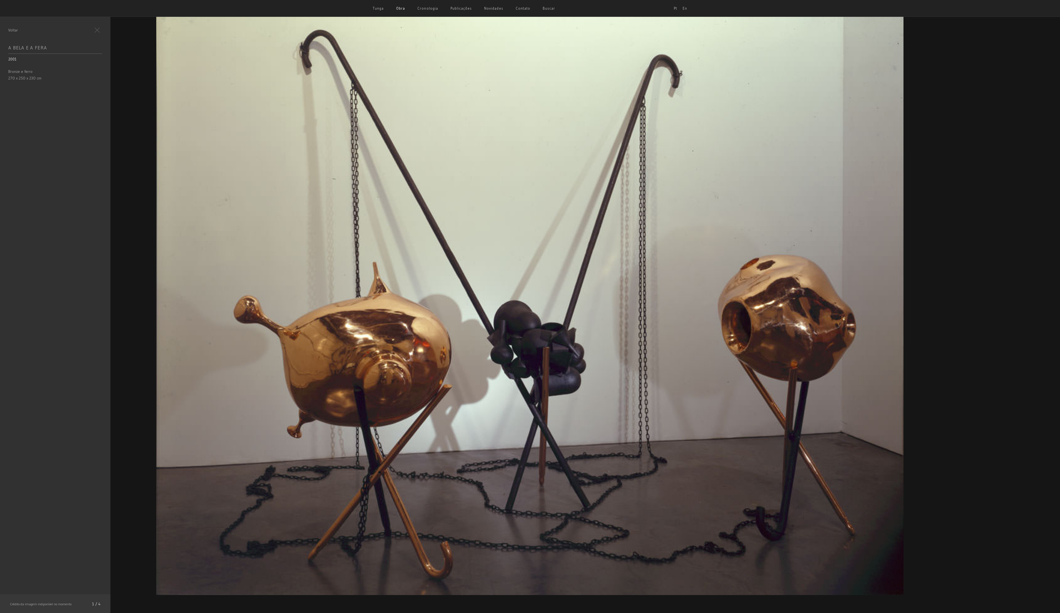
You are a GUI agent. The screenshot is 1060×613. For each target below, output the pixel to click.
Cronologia (427, 8)
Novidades (493, 8)
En (685, 8)
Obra (400, 8)
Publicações (461, 8)
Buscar (549, 8)
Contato (523, 8)
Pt (675, 8)
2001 (12, 59)
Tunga (378, 8)
